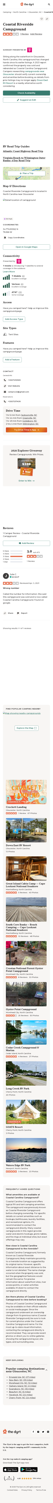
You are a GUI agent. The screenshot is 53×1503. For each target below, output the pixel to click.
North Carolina (19, 12)
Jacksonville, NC (29, 415)
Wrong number (11, 588)
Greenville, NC (29, 418)
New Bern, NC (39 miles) (21, 1380)
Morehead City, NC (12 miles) (23, 1383)
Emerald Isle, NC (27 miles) (22, 1377)
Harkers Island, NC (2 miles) (22, 1386)
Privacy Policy (27, 1490)
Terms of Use (41, 1490)
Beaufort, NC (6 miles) (20, 1392)
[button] (4, 4)
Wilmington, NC (31, 424)
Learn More (9, 271)
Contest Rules (12, 1490)
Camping (7, 12)
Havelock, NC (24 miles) (21, 1395)
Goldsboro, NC (29, 421)
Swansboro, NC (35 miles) (21, 1389)
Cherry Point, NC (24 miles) (22, 1398)
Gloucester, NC (35, 12)
